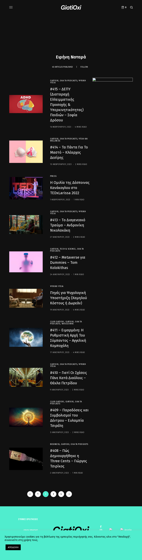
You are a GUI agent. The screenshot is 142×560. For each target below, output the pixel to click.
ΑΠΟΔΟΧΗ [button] (13, 547)
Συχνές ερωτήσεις (28, 519)
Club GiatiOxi (57, 321)
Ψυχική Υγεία (56, 286)
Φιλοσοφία (68, 323)
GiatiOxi (54, 80)
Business (55, 444)
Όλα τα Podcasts (68, 80)
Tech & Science (68, 249)
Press (53, 176)
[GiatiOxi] (71, 7)
